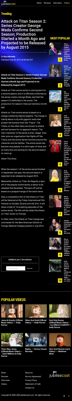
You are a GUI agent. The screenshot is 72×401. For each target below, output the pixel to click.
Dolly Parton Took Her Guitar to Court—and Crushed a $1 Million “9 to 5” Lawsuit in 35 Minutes (67, 180)
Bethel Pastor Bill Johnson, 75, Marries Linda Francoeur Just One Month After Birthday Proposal (67, 76)
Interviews (57, 3)
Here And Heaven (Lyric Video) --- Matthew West (59, 351)
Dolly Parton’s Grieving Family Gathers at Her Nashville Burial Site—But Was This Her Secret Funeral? (67, 125)
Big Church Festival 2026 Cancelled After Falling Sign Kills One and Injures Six (67, 101)
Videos (67, 3)
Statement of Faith (33, 384)
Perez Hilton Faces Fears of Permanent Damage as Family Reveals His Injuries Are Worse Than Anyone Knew (67, 153)
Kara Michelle (9, 56)
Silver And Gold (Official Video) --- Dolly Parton (35, 321)
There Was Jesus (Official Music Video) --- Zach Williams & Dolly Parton (11, 352)
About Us (29, 373)
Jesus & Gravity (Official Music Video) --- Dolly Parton (12, 322)
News (39, 3)
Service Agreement (33, 376)
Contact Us (29, 388)
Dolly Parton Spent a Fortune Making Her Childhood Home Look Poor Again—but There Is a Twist (67, 271)
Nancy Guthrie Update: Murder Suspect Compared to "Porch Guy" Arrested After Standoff (67, 205)
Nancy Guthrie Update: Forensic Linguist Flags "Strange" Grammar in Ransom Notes (67, 52)
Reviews (47, 3)
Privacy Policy (31, 380)
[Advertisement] (60, 27)
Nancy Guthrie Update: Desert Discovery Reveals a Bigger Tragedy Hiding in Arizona (67, 247)
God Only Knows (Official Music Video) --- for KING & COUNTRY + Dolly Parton (60, 323)
